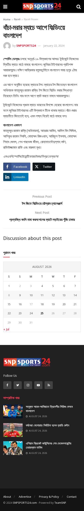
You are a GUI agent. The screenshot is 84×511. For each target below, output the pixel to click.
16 (20, 304)
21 (74, 304)
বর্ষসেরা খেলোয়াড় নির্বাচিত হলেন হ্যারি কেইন (47, 425)
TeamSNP (60, 503)
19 (52, 304)
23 (20, 313)
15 (9, 304)
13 (63, 295)
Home (7, 19)
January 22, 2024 (54, 45)
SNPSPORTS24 (26, 45)
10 (31, 295)
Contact (71, 497)
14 (74, 295)
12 (52, 295)
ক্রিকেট (17, 19)
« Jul (6, 329)
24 (31, 313)
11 (42, 295)
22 (9, 313)
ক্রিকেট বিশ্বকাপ (31, 19)
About (7, 497)
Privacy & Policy (49, 497)
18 (42, 304)
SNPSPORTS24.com (25, 503)
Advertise (25, 497)
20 (63, 304)
